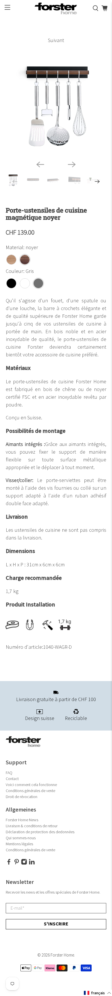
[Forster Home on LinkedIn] (32, 863)
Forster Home (62, 955)
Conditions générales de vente (30, 790)
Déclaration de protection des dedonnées (40, 832)
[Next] (71, 164)
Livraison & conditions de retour (31, 826)
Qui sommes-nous (21, 838)
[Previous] (40, 164)
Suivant (56, 40)
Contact (12, 778)
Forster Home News (22, 820)
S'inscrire (56, 924)
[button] (97, 993)
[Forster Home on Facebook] (9, 863)
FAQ (9, 772)
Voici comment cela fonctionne (31, 784)
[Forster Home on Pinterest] (16, 863)
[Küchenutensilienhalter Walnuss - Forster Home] (56, 106)
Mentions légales (19, 844)
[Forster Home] (56, 8)
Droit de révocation (21, 796)
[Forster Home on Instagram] (24, 863)
